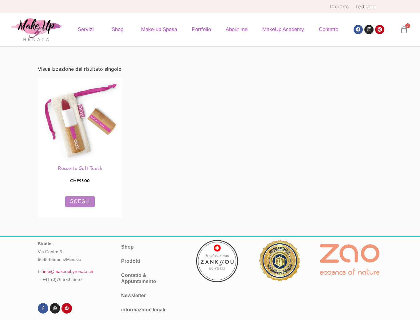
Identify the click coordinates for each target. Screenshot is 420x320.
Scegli (80, 201)
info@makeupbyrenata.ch (68, 271)
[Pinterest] (379, 29)
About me (237, 29)
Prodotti (130, 261)
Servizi (86, 29)
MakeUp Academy (283, 29)
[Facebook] (358, 29)
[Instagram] (369, 29)
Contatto (328, 29)
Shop (117, 29)
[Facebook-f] (43, 308)
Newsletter (133, 295)
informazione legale (144, 309)
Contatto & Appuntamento (138, 278)
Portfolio (201, 29)
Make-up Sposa (159, 29)
